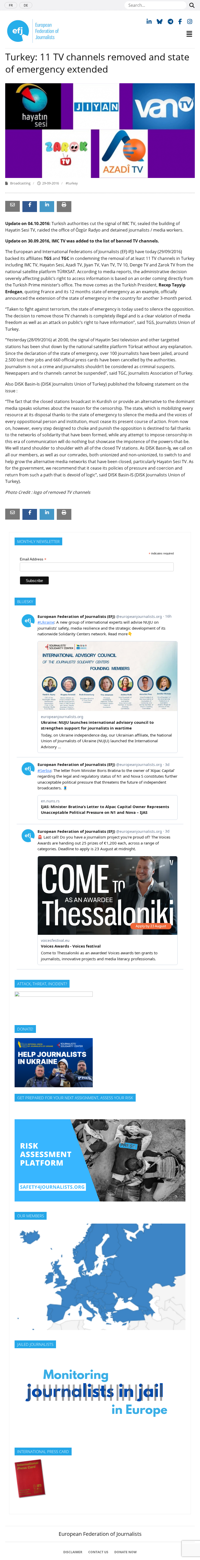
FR (11, 5)
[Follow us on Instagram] (189, 21)
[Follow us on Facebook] (180, 21)
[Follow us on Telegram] (170, 21)
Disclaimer (72, 1552)
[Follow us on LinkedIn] (149, 21)
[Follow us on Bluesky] (159, 21)
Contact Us (98, 1552)
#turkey (72, 183)
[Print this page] (64, 204)
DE (26, 5)
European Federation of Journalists (100, 1533)
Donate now (125, 1552)
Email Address (33, 559)
